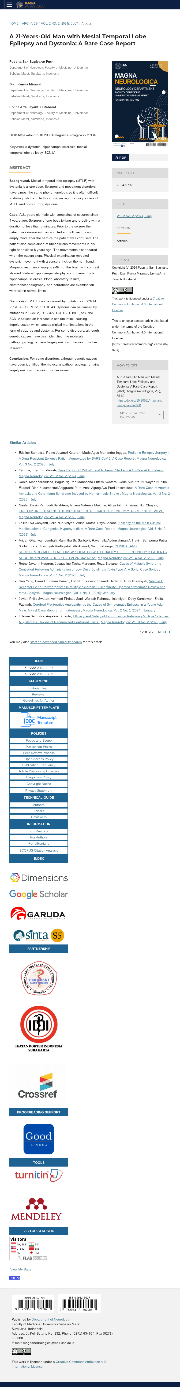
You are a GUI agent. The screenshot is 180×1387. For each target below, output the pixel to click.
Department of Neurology (50, 1319)
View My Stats (20, 1269)
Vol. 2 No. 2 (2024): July (59, 23)
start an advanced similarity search (56, 642)
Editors (39, 811)
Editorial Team (38, 688)
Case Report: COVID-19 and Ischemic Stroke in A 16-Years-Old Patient (111, 470)
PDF (122, 157)
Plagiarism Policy (38, 777)
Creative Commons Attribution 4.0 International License (138, 304)
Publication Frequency (38, 765)
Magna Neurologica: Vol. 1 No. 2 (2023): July (52, 575)
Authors (39, 805)
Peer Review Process (39, 753)
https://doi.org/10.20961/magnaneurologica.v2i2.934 (57, 135)
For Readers (39, 831)
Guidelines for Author (38, 700)
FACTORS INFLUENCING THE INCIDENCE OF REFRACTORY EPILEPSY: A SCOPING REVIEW (91, 511)
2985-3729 (45, 674)
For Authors (39, 837)
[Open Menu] (9, 4)
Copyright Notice (38, 784)
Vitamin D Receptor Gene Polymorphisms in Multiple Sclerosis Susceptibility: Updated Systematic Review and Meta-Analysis (92, 587)
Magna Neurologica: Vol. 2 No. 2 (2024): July (52, 476)
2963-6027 (45, 668)
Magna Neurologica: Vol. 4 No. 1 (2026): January (78, 593)
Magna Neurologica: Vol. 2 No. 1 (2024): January (119, 610)
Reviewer (39, 694)
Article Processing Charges (39, 771)
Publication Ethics (39, 747)
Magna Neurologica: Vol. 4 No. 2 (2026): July (52, 517)
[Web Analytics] (14, 1278)
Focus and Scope (39, 740)
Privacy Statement (38, 790)
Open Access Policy (38, 759)
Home (14, 23)
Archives (30, 23)
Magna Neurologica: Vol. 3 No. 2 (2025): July (134, 622)
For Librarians (38, 843)
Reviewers (39, 817)
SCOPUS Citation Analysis (38, 850)
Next (162, 632)
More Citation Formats (132, 414)
